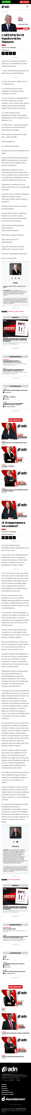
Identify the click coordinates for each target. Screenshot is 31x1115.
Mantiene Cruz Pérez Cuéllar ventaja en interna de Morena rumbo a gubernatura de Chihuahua (15, 340)
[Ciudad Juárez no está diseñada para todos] (15, 431)
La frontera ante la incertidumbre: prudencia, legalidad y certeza (13, 404)
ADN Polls (5, 337)
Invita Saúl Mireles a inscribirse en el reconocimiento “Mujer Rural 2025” (13, 370)
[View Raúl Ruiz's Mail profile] (19, 278)
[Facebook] (6, 53)
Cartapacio (11, 311)
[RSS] (9, 1080)
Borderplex (6, 359)
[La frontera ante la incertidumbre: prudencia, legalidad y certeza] (15, 478)
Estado (4, 368)
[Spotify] (11, 1080)
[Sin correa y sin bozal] (15, 454)
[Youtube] (19, 1080)
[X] (10, 53)
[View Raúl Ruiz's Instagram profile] (15, 278)
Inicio (3, 12)
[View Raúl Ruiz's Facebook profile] (12, 278)
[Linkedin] (7, 1080)
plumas (16, 311)
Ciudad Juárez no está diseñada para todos (15, 390)
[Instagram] (4, 1080)
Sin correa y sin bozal (9, 397)
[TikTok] (14, 1080)
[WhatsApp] (3, 53)
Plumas (6, 12)
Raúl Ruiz (21, 311)
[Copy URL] (14, 53)
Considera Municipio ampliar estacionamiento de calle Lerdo (12, 361)
